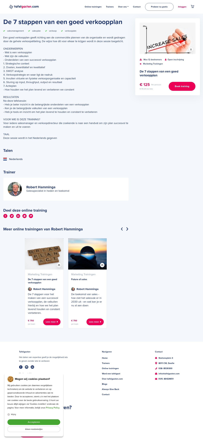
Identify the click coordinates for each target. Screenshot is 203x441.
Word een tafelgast (111, 373)
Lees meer (51, 322)
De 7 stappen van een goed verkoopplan (42, 281)
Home (105, 358)
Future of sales (79, 279)
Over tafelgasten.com (112, 379)
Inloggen (182, 7)
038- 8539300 (165, 368)
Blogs (104, 384)
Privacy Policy (52, 407)
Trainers (106, 363)
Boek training (182, 86)
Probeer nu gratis (159, 7)
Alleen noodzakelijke (34, 429)
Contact (106, 394)
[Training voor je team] (59, 265)
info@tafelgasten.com (169, 373)
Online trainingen (110, 368)
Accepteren (34, 422)
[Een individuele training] (191, 49)
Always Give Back (110, 389)
